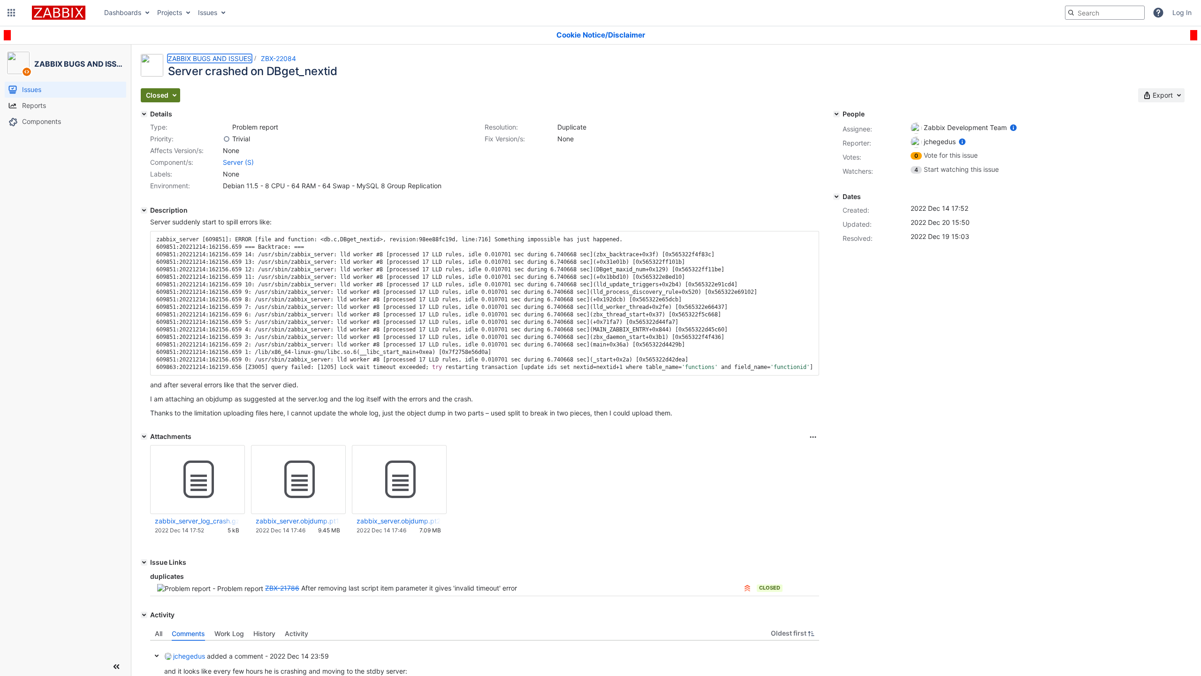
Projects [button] (169, 12)
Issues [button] (207, 12)
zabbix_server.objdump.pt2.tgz (399, 521)
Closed (769, 587)
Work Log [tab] (229, 634)
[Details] (144, 114)
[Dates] (836, 196)
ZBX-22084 (278, 58)
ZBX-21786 (282, 588)
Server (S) (238, 162)
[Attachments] (144, 436)
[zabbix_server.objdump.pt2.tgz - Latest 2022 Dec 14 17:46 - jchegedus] (399, 480)
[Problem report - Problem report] (226, 127)
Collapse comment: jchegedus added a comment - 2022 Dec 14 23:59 (156, 656)
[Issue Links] (144, 562)
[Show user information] (1013, 127)
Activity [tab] (296, 634)
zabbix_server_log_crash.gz (197, 521)
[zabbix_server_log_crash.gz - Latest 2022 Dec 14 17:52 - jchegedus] (197, 480)
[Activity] (144, 615)
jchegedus (189, 656)
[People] (836, 114)
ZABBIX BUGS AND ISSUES (209, 58)
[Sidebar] (116, 667)
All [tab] (158, 634)
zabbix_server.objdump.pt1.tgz (298, 521)
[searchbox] (1104, 12)
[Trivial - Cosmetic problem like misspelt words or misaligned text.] (226, 139)
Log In (1182, 12)
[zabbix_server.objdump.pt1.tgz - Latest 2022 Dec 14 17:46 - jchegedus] (298, 480)
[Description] (144, 210)
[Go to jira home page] (58, 12)
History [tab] (264, 634)
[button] (11, 12)
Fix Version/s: (505, 139)
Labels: (161, 174)
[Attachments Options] (813, 437)
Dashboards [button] (122, 12)
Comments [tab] (188, 634)
